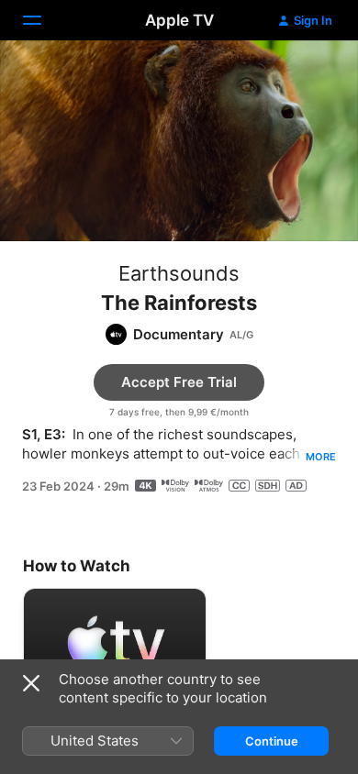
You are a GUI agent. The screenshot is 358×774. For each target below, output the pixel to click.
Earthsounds (179, 273)
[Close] (31, 683)
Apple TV (179, 20)
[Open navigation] (43, 20)
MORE (321, 456)
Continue (271, 741)
